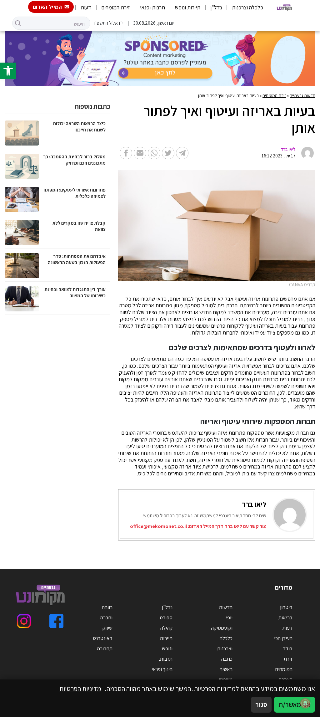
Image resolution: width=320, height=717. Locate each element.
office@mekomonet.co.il (158, 526)
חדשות (225, 607)
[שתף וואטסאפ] (154, 153)
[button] (8, 71)
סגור (261, 704)
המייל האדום (47, 6)
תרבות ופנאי (152, 7)
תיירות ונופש (187, 7)
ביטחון (286, 607)
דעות (86, 7)
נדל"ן (216, 7)
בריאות (285, 617)
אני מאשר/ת (294, 704)
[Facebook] (56, 621)
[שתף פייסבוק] (126, 153)
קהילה (166, 627)
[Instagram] (23, 621)
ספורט (166, 617)
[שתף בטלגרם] (182, 153)
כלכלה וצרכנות (247, 7)
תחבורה (104, 648)
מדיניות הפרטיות (80, 688)
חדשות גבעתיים (302, 95)
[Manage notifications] (305, 703)
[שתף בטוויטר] (168, 153)
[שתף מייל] (140, 153)
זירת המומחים (115, 7)
